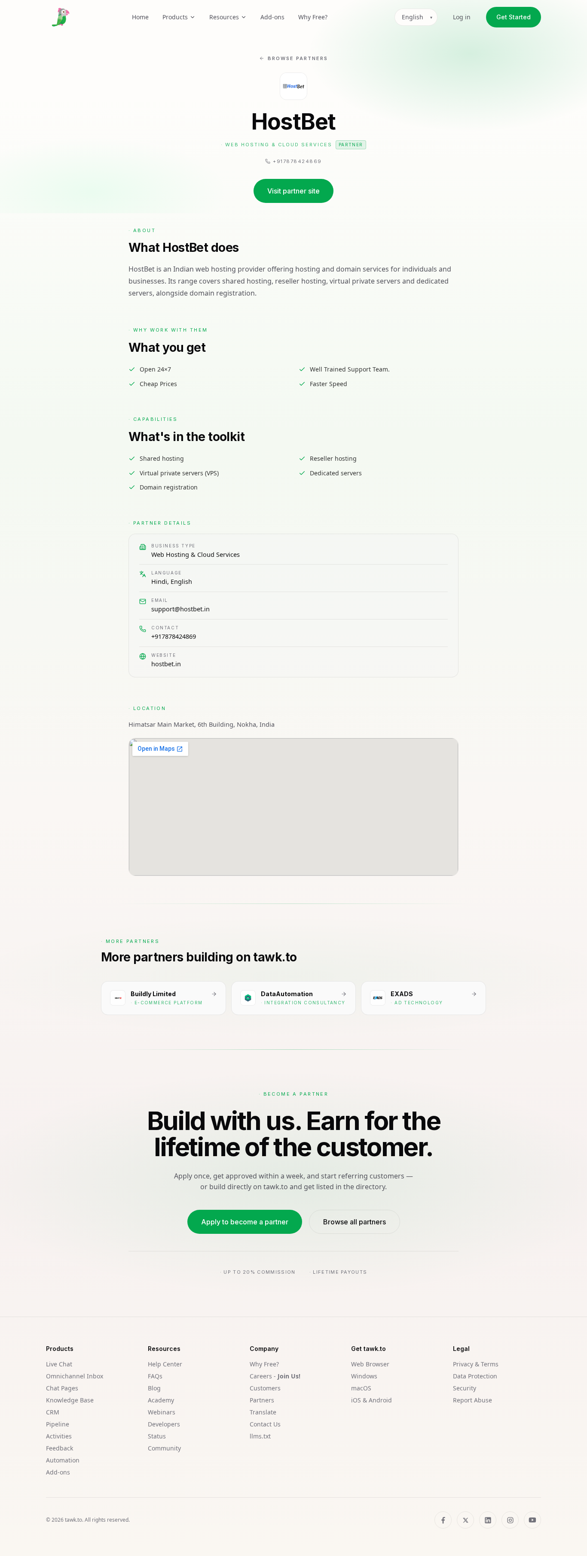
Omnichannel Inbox (74, 1376)
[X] (465, 1520)
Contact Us (265, 1424)
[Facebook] (443, 1520)
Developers (164, 1424)
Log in (462, 17)
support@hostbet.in (180, 608)
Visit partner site (293, 191)
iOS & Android (371, 1400)
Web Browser (370, 1364)
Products (175, 17)
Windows (364, 1376)
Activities (59, 1436)
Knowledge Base (70, 1400)
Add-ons (272, 17)
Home (140, 17)
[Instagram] (510, 1520)
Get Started (513, 17)
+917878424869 (173, 636)
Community (164, 1448)
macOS (361, 1388)
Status (157, 1436)
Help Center (165, 1364)
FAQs (155, 1376)
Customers (265, 1388)
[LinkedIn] (487, 1520)
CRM (52, 1412)
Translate (263, 1412)
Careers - (275, 1376)
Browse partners (298, 58)
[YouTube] (532, 1520)
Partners (262, 1400)
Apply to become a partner (244, 1222)
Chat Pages (62, 1388)
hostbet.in (166, 663)
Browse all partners (354, 1222)
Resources (224, 17)
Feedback (59, 1448)
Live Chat (59, 1364)
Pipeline (57, 1424)
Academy (161, 1400)
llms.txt (260, 1436)
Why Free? (312, 17)
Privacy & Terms (475, 1364)
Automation (62, 1460)
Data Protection (475, 1376)
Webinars (161, 1412)
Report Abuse (472, 1400)
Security (464, 1388)
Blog (154, 1388)
